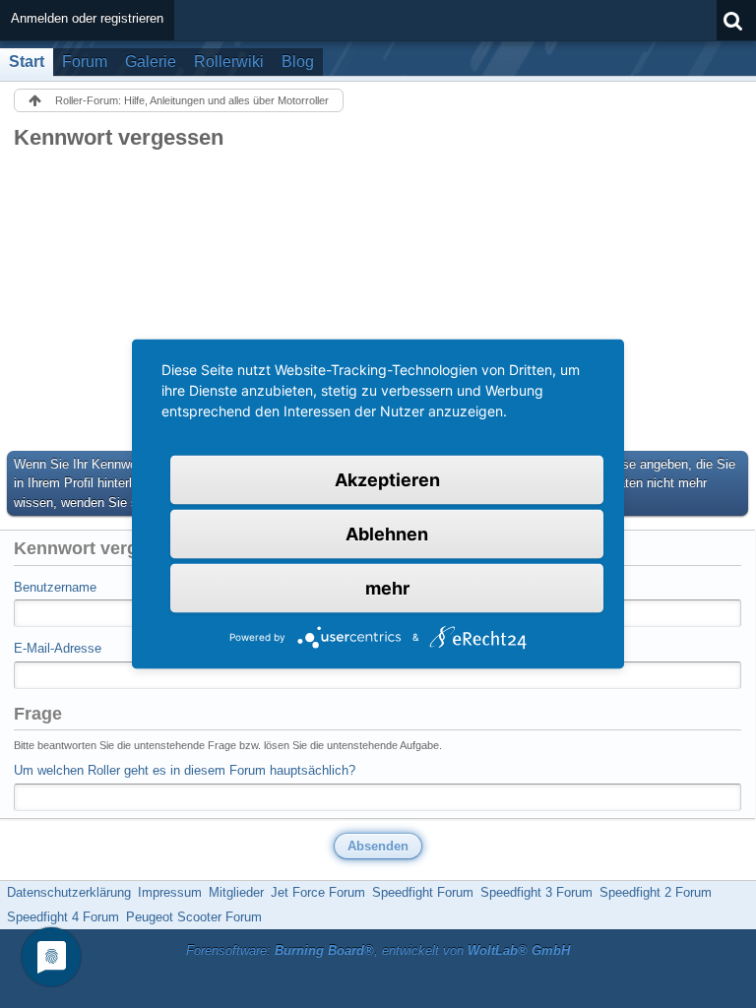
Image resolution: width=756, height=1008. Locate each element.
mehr (387, 588)
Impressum (170, 892)
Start (26, 61)
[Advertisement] (377, 299)
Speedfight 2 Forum (655, 892)
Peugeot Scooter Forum (194, 917)
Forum (84, 61)
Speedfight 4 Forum (63, 917)
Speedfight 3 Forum (536, 892)
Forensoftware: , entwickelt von (378, 950)
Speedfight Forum (422, 892)
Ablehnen (387, 534)
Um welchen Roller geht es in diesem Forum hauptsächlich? (184, 770)
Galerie (150, 61)
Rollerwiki (229, 61)
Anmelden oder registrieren (87, 18)
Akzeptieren (387, 480)
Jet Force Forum (318, 892)
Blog (298, 61)
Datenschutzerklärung (69, 892)
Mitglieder (236, 892)
